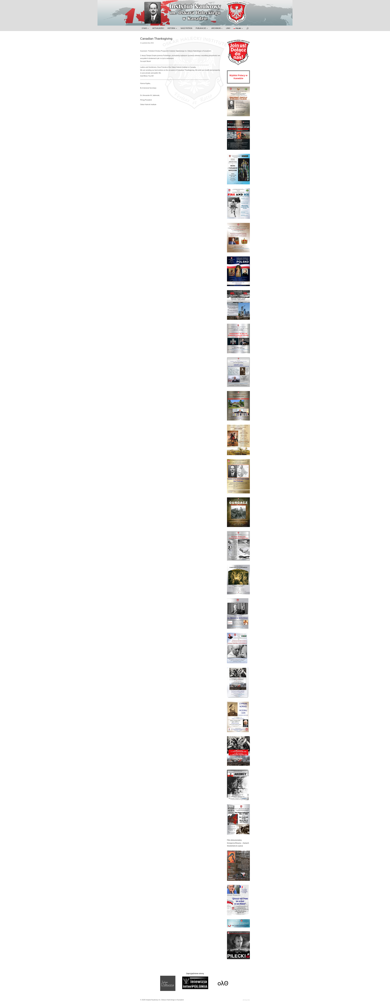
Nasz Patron (186, 28)
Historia (171, 28)
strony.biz (246, 1000)
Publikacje (201, 28)
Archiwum (216, 28)
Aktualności (158, 28)
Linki (228, 28)
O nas (144, 28)
